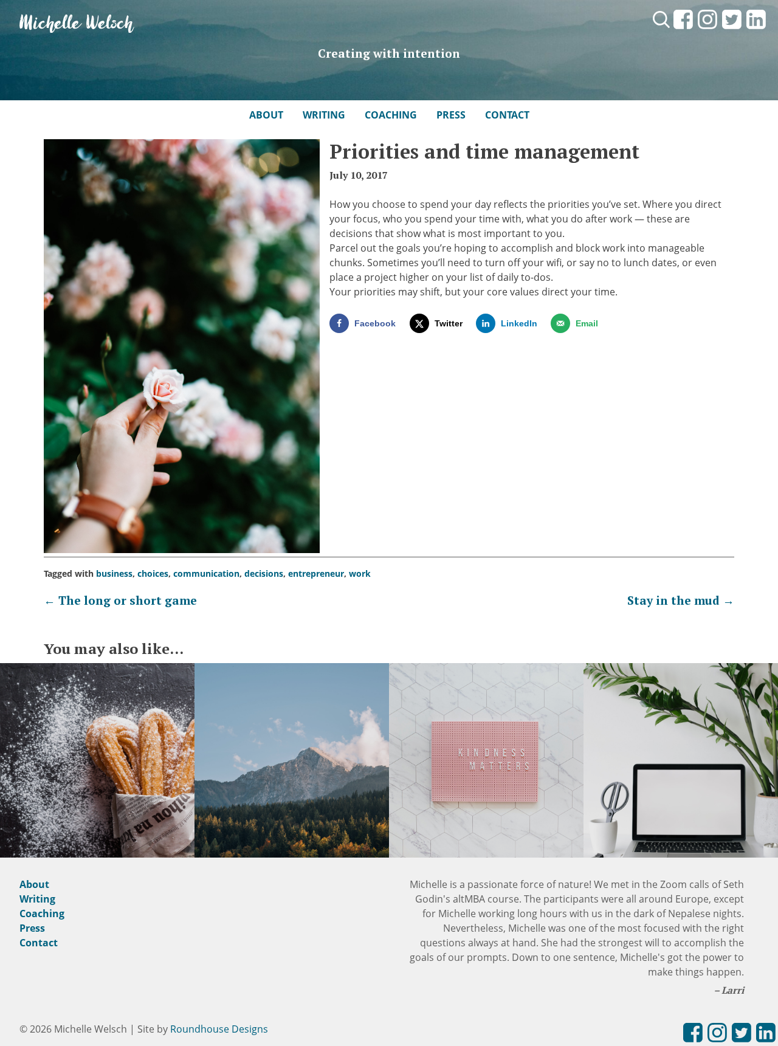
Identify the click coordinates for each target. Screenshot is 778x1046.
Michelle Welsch (76, 24)
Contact (507, 115)
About (266, 115)
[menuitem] (683, 30)
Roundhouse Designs (219, 1029)
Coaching (391, 115)
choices (152, 573)
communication (206, 573)
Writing (324, 115)
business (114, 573)
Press (451, 115)
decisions (263, 573)
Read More (97, 784)
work (360, 573)
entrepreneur (316, 573)
